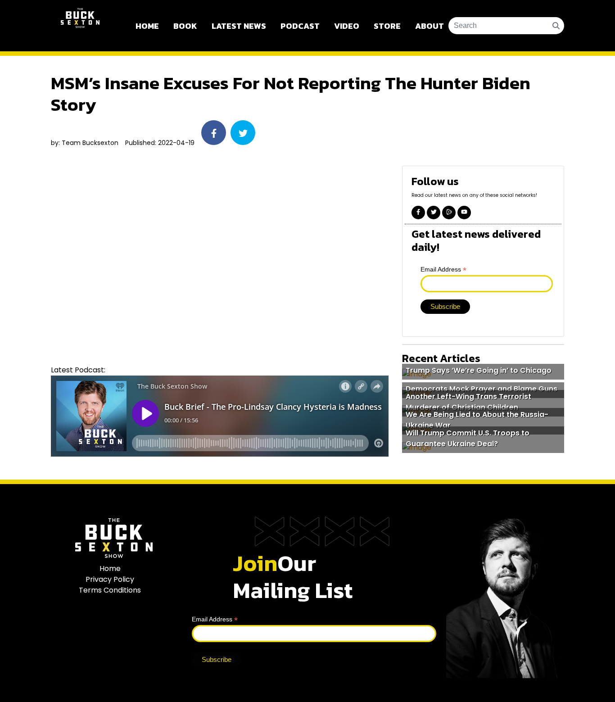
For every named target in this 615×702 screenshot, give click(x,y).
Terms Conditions (110, 590)
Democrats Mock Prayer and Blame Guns (481, 389)
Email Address (443, 269)
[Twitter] (433, 212)
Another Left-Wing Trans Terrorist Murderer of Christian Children (468, 401)
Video (346, 26)
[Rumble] (449, 212)
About (429, 26)
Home (147, 26)
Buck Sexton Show (80, 25)
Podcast (300, 26)
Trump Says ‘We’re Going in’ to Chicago (479, 370)
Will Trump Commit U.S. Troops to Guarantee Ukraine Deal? (467, 438)
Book (185, 26)
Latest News (239, 26)
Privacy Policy (110, 579)
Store (387, 26)
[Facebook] (418, 212)
